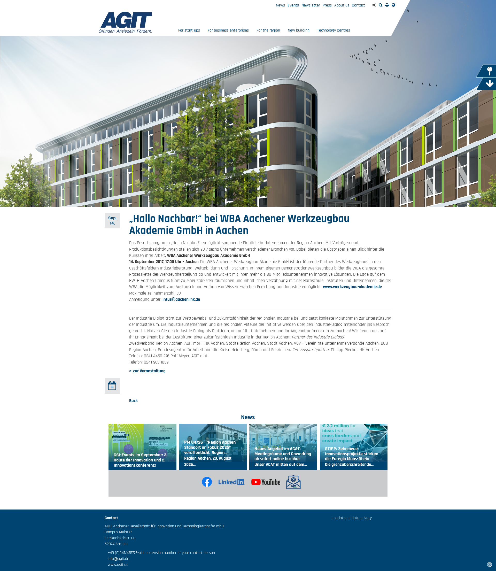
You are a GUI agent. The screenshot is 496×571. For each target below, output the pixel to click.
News (280, 5)
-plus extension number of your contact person (176, 552)
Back (133, 401)
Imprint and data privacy (351, 518)
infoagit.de (117, 558)
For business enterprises (228, 30)
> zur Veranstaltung (147, 371)
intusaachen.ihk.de (181, 299)
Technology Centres (333, 30)
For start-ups (189, 30)
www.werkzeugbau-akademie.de (352, 287)
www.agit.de (116, 564)
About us (341, 5)
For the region (268, 30)
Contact (358, 5)
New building (298, 30)
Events (293, 5)
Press (327, 5)
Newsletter (310, 5)
